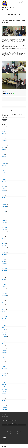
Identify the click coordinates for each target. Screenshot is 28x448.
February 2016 (4, 348)
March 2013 (4, 402)
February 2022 (4, 222)
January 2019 (4, 288)
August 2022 (4, 211)
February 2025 (4, 158)
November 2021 (4, 227)
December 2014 (4, 368)
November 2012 (4, 409)
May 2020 (3, 259)
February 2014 (4, 386)
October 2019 (4, 272)
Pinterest (4, 446)
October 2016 (4, 334)
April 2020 (3, 261)
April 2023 (3, 197)
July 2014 (3, 377)
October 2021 (4, 229)
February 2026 (4, 136)
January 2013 (4, 405)
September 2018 (4, 295)
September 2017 (4, 316)
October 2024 (4, 165)
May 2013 (3, 398)
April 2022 (3, 218)
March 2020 (4, 263)
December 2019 (4, 268)
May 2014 (3, 380)
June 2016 (3, 341)
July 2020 (3, 256)
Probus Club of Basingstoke (8, 8)
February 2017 (4, 329)
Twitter (3, 446)
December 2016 (4, 332)
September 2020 (4, 252)
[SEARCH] (20, 2)
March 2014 (4, 384)
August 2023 (4, 190)
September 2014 (4, 373)
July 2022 (3, 213)
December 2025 (4, 140)
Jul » (5, 437)
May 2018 (3, 302)
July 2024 (3, 170)
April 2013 (3, 400)
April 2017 (3, 325)
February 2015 (4, 366)
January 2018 (4, 309)
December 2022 (4, 204)
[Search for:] (14, 106)
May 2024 (3, 174)
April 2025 (3, 154)
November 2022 (4, 206)
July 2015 (3, 357)
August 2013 (4, 393)
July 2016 (3, 339)
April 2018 (3, 304)
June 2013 (3, 396)
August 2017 (4, 318)
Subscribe (4, 119)
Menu (26, 2)
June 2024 (3, 172)
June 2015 (3, 359)
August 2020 (4, 254)
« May (3, 437)
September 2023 (4, 188)
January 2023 (4, 202)
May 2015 (3, 361)
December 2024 (4, 161)
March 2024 (4, 177)
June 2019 (3, 279)
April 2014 (3, 382)
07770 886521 (4, 419)
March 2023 (4, 199)
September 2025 (4, 145)
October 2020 (4, 250)
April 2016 (3, 345)
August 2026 (4, 126)
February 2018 (4, 307)
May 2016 (3, 343)
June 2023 (3, 193)
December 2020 (4, 247)
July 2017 (3, 320)
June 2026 (3, 129)
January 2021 (4, 245)
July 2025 (3, 149)
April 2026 (3, 133)
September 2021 (4, 231)
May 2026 (3, 131)
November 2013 (4, 389)
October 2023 (4, 186)
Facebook (2, 446)
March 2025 (4, 156)
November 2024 (4, 163)
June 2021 (3, 236)
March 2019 (4, 284)
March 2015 (4, 364)
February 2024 (4, 179)
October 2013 (4, 391)
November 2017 (4, 313)
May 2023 (3, 195)
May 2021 (3, 238)
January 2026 (4, 138)
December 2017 (4, 311)
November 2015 (4, 352)
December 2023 (4, 183)
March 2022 (4, 220)
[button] (7, 31)
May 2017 (3, 323)
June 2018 (3, 300)
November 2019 (4, 270)
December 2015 (4, 350)
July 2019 (3, 277)
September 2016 (4, 336)
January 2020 (4, 266)
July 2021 (3, 234)
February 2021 (4, 243)
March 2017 (4, 327)
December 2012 (4, 407)
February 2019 (4, 286)
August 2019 (4, 275)
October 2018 (4, 293)
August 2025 (4, 147)
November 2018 (4, 291)
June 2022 (3, 215)
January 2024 (4, 181)
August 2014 (4, 375)
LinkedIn (5, 446)
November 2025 (4, 142)
